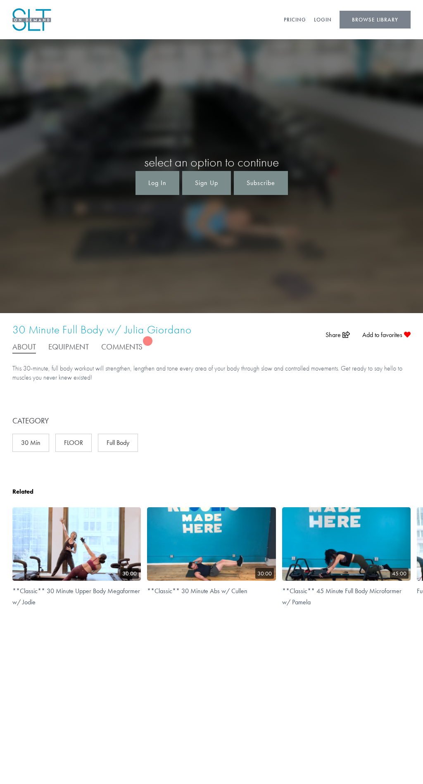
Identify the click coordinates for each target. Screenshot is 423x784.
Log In (157, 182)
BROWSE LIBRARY (375, 19)
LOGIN (323, 19)
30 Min (30, 442)
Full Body (118, 442)
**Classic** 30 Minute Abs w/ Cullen (197, 591)
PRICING (295, 19)
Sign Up (206, 182)
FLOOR (73, 442)
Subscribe (261, 182)
